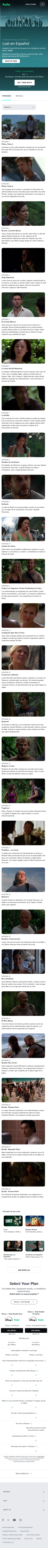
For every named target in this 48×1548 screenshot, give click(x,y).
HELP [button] (5, 1501)
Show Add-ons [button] (22, 1474)
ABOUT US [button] (7, 1510)
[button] (6, 95)
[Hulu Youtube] (16, 1520)
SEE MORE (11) (24, 1270)
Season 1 (7, 107)
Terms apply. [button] (41, 1456)
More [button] (10, 50)
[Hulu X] (10, 1520)
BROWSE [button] (6, 1492)
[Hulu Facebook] (4, 1520)
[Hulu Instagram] (20, 1520)
